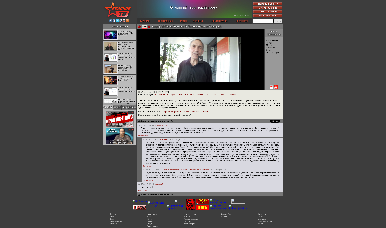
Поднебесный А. (228, 94)
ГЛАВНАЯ (144, 21)
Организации (272, 52)
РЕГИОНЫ (198, 21)
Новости (187, 216)
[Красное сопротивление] (219, 208)
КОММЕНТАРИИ (219, 21)
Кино (112, 219)
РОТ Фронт (171, 94)
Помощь (224, 216)
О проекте (262, 214)
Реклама (261, 224)
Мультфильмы (116, 221)
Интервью (198, 94)
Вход (236, 16)
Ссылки (261, 216)
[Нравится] (149, 26)
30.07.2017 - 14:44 (146, 125)
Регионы (187, 221)
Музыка (113, 224)
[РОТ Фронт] (140, 201)
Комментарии (189, 224)
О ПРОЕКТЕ (242, 21)
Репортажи (160, 94)
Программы (272, 40)
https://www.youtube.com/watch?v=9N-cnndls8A (186, 111)
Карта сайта (226, 214)
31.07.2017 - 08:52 (151, 140)
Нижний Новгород (212, 94)
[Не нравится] (139, 26)
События (270, 47)
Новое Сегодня (190, 214)
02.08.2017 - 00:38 (151, 170)
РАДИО (183, 21)
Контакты (262, 219)
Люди (269, 50)
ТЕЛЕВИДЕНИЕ (165, 21)
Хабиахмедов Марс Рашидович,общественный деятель (184, 170)
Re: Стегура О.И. (177, 140)
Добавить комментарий (151, 121)
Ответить (143, 136)
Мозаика (113, 216)
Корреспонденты (191, 219)
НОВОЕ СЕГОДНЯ (120, 26)
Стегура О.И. (161, 125)
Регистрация (245, 16)
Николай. (164, 140)
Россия (188, 94)
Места (269, 45)
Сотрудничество (265, 221)
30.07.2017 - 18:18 (146, 184)
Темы (269, 43)
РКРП (181, 94)
